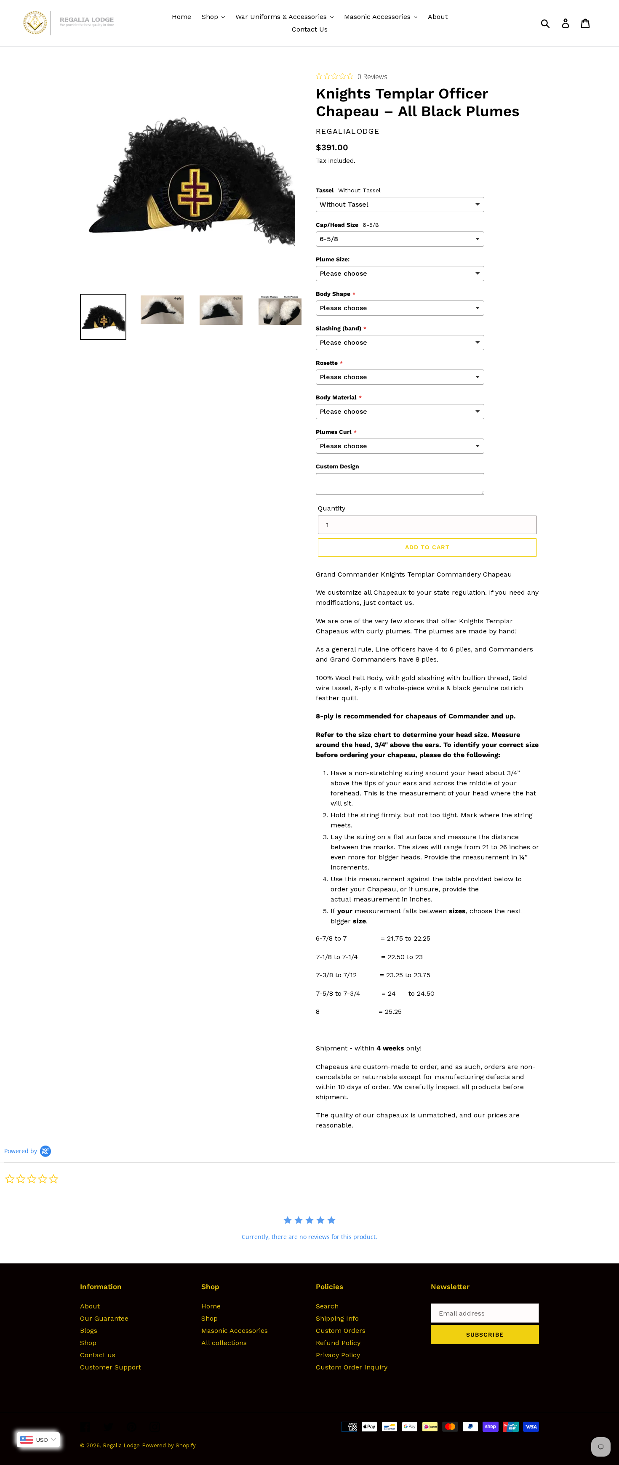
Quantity (331, 508)
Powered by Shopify (169, 1445)
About (90, 1306)
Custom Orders (341, 1331)
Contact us (97, 1355)
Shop (88, 1343)
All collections (224, 1343)
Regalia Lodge (121, 1445)
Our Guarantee (104, 1318)
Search (327, 1306)
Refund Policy (338, 1343)
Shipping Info (337, 1318)
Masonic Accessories (234, 1331)
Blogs (88, 1331)
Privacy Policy (338, 1355)
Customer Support (110, 1367)
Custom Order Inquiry (351, 1367)
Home (211, 1306)
